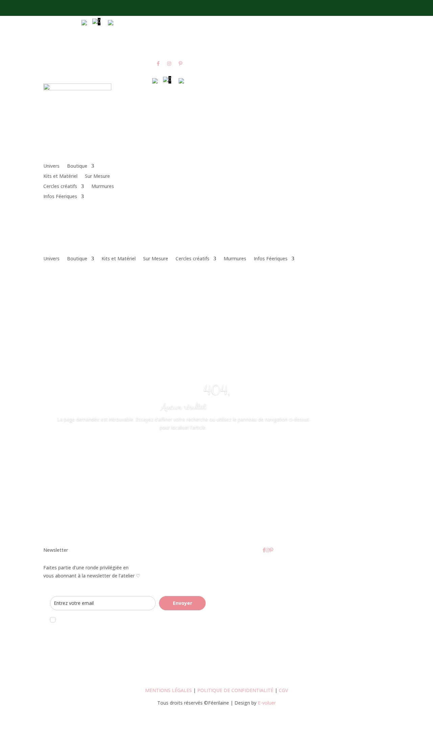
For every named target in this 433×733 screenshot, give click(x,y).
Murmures (102, 186)
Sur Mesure (97, 176)
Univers (51, 166)
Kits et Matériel (60, 176)
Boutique (77, 166)
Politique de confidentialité (235, 690)
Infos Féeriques (60, 196)
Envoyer (182, 603)
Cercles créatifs (60, 186)
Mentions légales (168, 690)
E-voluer (267, 703)
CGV (283, 690)
